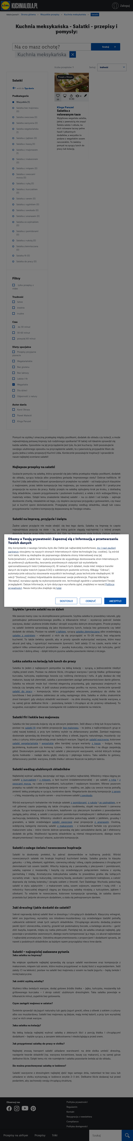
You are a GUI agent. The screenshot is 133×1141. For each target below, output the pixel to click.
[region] (66, 570)
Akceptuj (115, 600)
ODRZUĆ (91, 600)
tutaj (58, 587)
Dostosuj (66, 600)
